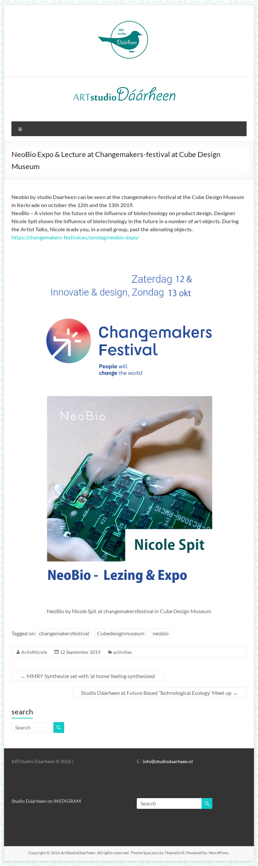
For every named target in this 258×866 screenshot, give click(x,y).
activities (122, 652)
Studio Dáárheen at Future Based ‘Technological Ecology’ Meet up (159, 693)
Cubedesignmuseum (120, 633)
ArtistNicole (34, 652)
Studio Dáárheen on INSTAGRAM (46, 801)
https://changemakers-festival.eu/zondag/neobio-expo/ (75, 237)
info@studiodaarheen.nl (168, 761)
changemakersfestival (64, 633)
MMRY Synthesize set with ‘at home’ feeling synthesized (87, 676)
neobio (161, 633)
